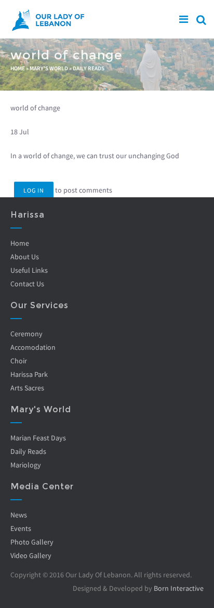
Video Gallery (30, 555)
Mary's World (49, 68)
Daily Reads (88, 68)
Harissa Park (29, 374)
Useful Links (29, 270)
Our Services (39, 305)
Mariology (25, 465)
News (18, 515)
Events (20, 528)
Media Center (42, 486)
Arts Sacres (27, 387)
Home (17, 68)
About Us (24, 256)
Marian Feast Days (38, 437)
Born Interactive (179, 588)
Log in (33, 190)
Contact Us (27, 283)
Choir (18, 360)
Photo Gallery (32, 542)
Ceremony (26, 333)
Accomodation (33, 347)
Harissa (27, 215)
